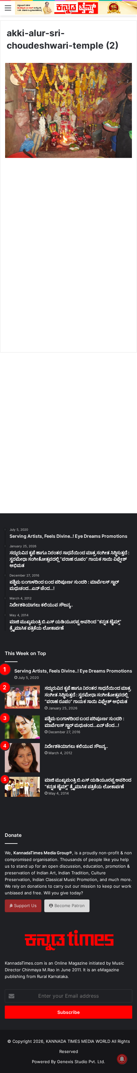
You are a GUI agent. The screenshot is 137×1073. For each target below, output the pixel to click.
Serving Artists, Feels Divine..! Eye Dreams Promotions (73, 670)
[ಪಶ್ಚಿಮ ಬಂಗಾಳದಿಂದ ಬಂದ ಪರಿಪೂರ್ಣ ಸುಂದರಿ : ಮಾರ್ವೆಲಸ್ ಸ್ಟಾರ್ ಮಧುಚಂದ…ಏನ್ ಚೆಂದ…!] (22, 727)
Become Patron (69, 905)
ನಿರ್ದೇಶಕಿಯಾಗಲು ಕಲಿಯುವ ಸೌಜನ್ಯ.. (76, 746)
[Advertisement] (68, 262)
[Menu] (8, 7)
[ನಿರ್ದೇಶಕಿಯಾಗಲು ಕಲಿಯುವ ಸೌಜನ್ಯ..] (22, 757)
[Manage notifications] (122, 1059)
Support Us (25, 905)
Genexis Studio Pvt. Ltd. (81, 1061)
